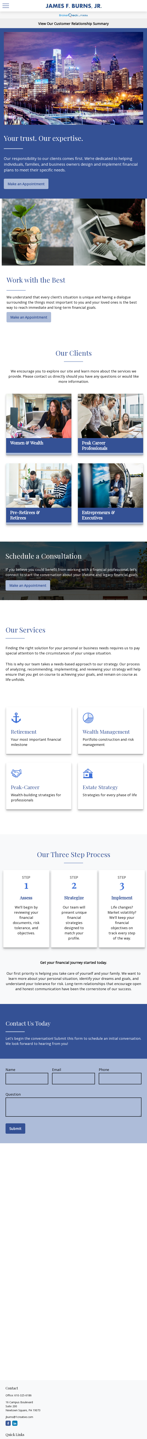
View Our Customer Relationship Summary (73, 23)
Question (13, 1094)
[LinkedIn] (14, 1423)
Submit (15, 1128)
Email (56, 1069)
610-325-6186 (23, 1395)
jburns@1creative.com (19, 1417)
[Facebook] (8, 1423)
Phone (104, 1069)
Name (10, 1069)
